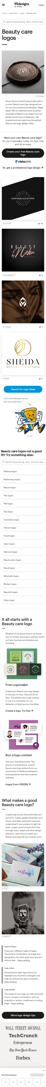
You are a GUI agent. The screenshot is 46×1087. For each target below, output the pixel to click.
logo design (22, 123)
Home (4, 13)
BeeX (7, 378)
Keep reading (24, 960)
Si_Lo (6, 888)
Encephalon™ (10, 275)
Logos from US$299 (17, 784)
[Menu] (3, 4)
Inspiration (13, 13)
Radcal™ (7, 936)
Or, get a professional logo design (21, 167)
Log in (41, 5)
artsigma (41, 96)
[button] (44, 1071)
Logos (22, 13)
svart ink (8, 223)
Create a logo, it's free (18, 710)
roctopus (8, 326)
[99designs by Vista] (21, 4)
